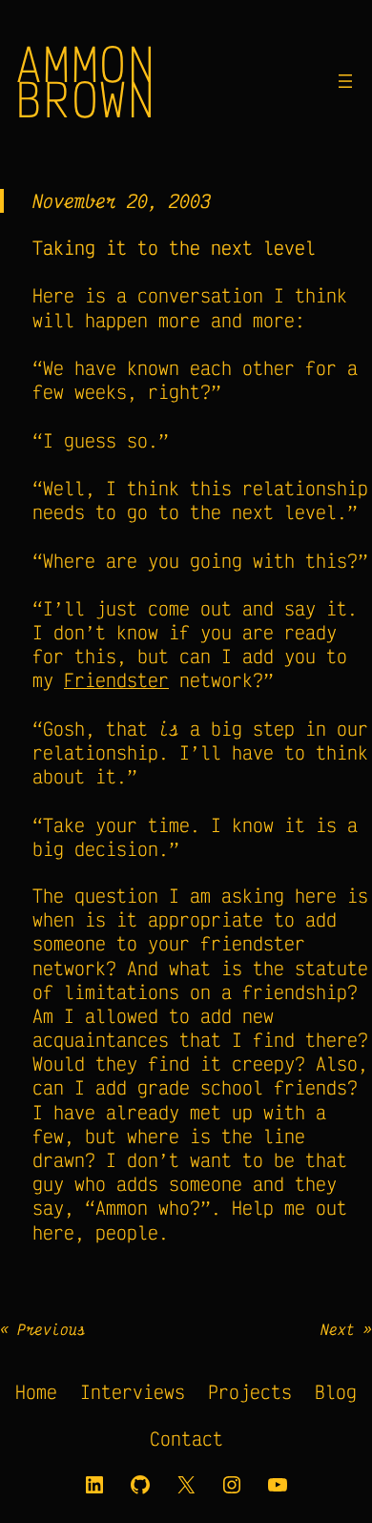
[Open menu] (345, 81)
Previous (51, 1329)
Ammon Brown (85, 81)
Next (337, 1329)
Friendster (116, 680)
